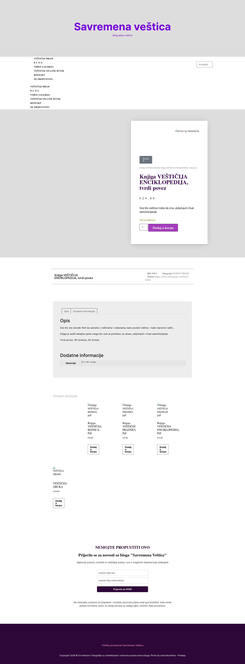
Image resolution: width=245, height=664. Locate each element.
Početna (142, 168)
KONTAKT (39, 74)
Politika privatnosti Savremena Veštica (122, 645)
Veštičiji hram (43, 58)
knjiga (157, 276)
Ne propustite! (43, 79)
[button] (112, 83)
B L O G (38, 62)
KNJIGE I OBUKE (153, 168)
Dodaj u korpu (163, 227)
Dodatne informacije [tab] (84, 311)
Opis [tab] (66, 311)
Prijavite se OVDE (122, 589)
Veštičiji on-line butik (49, 70)
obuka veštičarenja (169, 276)
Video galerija (44, 66)
